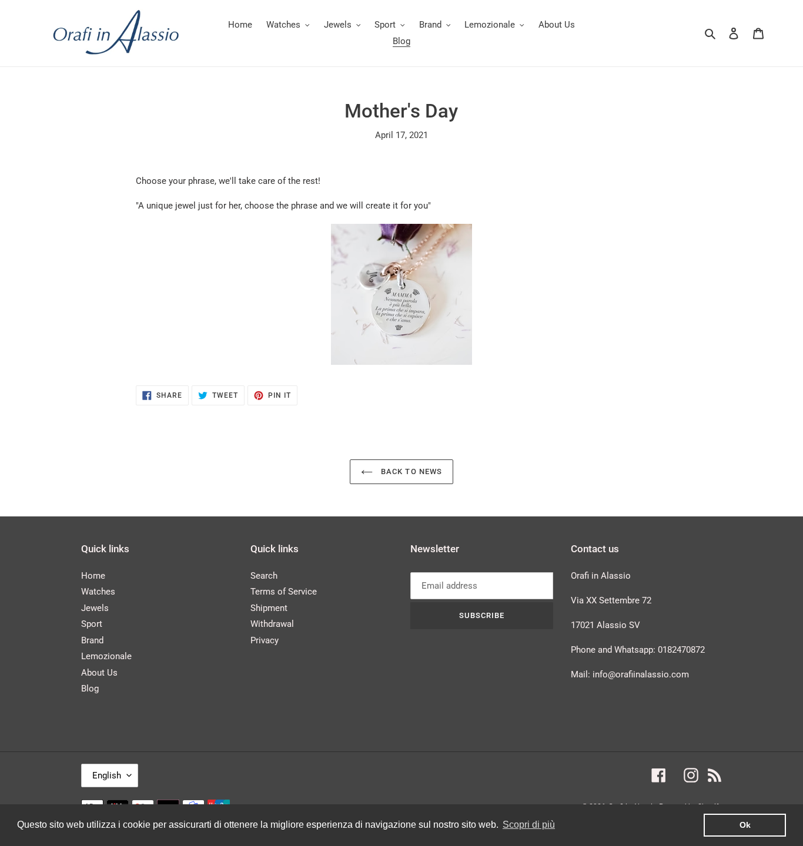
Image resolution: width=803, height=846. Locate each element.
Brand (92, 640)
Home (93, 575)
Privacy (264, 640)
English (106, 775)
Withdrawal (272, 624)
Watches (98, 591)
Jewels (95, 608)
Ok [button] (745, 825)
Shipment (268, 608)
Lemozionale (106, 656)
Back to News (410, 471)
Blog (90, 688)
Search (263, 575)
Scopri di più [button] (529, 825)
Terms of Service (283, 591)
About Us (99, 672)
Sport (91, 624)
